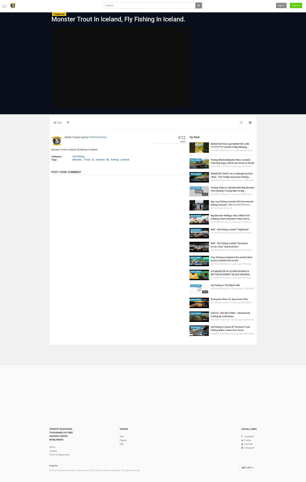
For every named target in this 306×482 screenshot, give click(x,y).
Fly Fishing (78, 156)
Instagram (249, 448)
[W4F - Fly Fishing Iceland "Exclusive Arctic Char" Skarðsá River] (199, 247)
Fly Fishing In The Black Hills (225, 285)
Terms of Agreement (59, 455)
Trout (87, 159)
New (122, 436)
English (249, 467)
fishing (115, 159)
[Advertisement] (222, 53)
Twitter (247, 440)
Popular (123, 440)
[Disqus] (118, 226)
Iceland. (125, 159)
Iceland (100, 159)
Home (52, 447)
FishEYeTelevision (98, 137)
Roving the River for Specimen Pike (229, 299)
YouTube (248, 444)
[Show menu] (4, 6)
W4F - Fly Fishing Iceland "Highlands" (230, 229)
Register (296, 5)
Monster (77, 159)
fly (107, 159)
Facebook (249, 436)
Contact (53, 451)
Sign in (281, 5)
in (93, 159)
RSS (122, 444)
